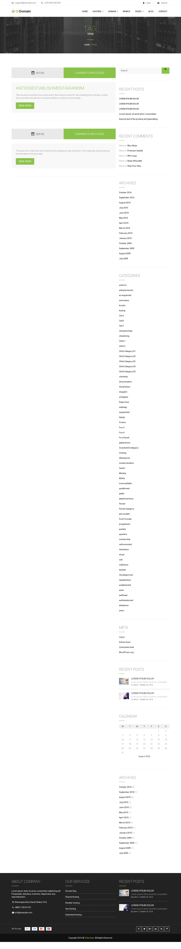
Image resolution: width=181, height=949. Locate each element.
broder (122, 305)
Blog (151, 11)
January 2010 (125, 238)
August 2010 (125, 203)
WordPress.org (126, 652)
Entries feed (124, 642)
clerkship (123, 377)
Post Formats (125, 519)
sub (120, 560)
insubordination (126, 463)
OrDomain (89, 938)
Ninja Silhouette (134, 161)
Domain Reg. (71, 891)
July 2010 (123, 208)
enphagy (123, 407)
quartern (123, 534)
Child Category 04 (127, 366)
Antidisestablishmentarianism (50, 88)
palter (121, 493)
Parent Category (126, 509)
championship (125, 331)
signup (164, 3)
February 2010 (125, 233)
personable (124, 514)
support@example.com (25, 3)
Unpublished (125, 580)
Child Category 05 (127, 371)
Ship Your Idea (134, 166)
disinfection (124, 387)
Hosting (97, 11)
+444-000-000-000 (52, 3)
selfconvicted (125, 544)
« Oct (121, 760)
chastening (124, 336)
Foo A (121, 427)
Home (85, 11)
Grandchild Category (128, 448)
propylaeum (124, 524)
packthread (124, 488)
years (121, 610)
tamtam (122, 570)
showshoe (124, 549)
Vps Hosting (70, 909)
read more (25, 105)
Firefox (122, 422)
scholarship (124, 539)
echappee (123, 397)
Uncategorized (126, 575)
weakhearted (125, 585)
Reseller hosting (72, 903)
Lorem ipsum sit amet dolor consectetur (137, 114)
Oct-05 (40, 72)
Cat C (121, 326)
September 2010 (126, 197)
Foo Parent (124, 438)
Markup (122, 473)
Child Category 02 (127, 356)
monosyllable (125, 483)
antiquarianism (126, 290)
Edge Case (124, 402)
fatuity (122, 417)
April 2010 (123, 223)
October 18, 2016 (146, 685)
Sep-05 (40, 134)
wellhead (123, 595)
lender (122, 468)
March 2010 (124, 228)
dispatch (123, 392)
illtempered (124, 458)
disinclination (125, 382)
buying (122, 310)
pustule (122, 529)
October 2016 (125, 192)
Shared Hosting (72, 897)
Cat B (121, 321)
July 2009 (123, 258)
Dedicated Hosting (73, 915)
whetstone (124, 605)
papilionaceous (126, 499)
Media (122, 478)
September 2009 (126, 248)
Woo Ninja (132, 145)
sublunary (123, 565)
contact (163, 11)
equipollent (124, 412)
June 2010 (124, 213)
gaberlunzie (124, 443)
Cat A (121, 315)
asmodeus (124, 300)
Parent (122, 504)
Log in (122, 637)
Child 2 (122, 346)
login (148, 3)
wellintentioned (126, 600)
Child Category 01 (127, 351)
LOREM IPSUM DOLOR (129, 99)
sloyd (121, 554)
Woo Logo (132, 156)
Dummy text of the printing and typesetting (138, 119)
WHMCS (126, 11)
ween (121, 590)
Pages (138, 11)
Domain (112, 11)
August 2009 (125, 253)
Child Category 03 (127, 361)
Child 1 (122, 341)
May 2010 (123, 218)
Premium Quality (135, 151)
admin (135, 685)
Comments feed (126, 647)
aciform (123, 285)
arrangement (125, 295)
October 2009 (125, 243)
